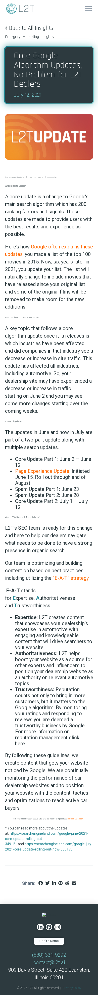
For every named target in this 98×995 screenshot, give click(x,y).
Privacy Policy (72, 988)
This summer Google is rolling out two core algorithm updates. (31, 177)
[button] (88, 8)
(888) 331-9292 (49, 955)
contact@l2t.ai (49, 962)
